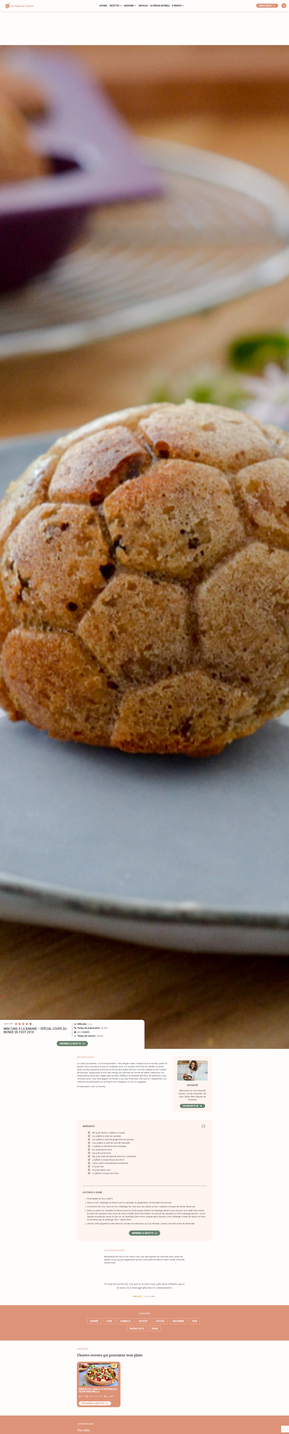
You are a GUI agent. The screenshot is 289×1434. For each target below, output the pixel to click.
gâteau (160, 1321)
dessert (143, 1321)
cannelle (125, 1321)
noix (194, 1321)
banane (94, 1321)
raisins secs (137, 1328)
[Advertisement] (144, 28)
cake (109, 1321)
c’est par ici (144, 1079)
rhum (155, 1328)
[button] (116, 5)
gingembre (178, 1321)
